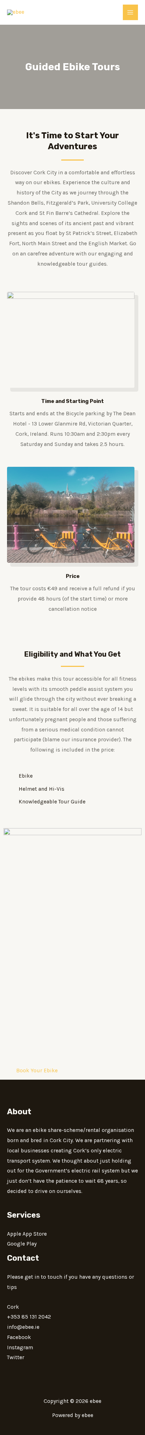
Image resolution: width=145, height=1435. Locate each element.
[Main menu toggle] (130, 12)
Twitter (15, 1357)
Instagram (20, 1347)
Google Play (22, 1244)
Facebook (19, 1337)
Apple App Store (27, 1234)
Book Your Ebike (37, 1070)
